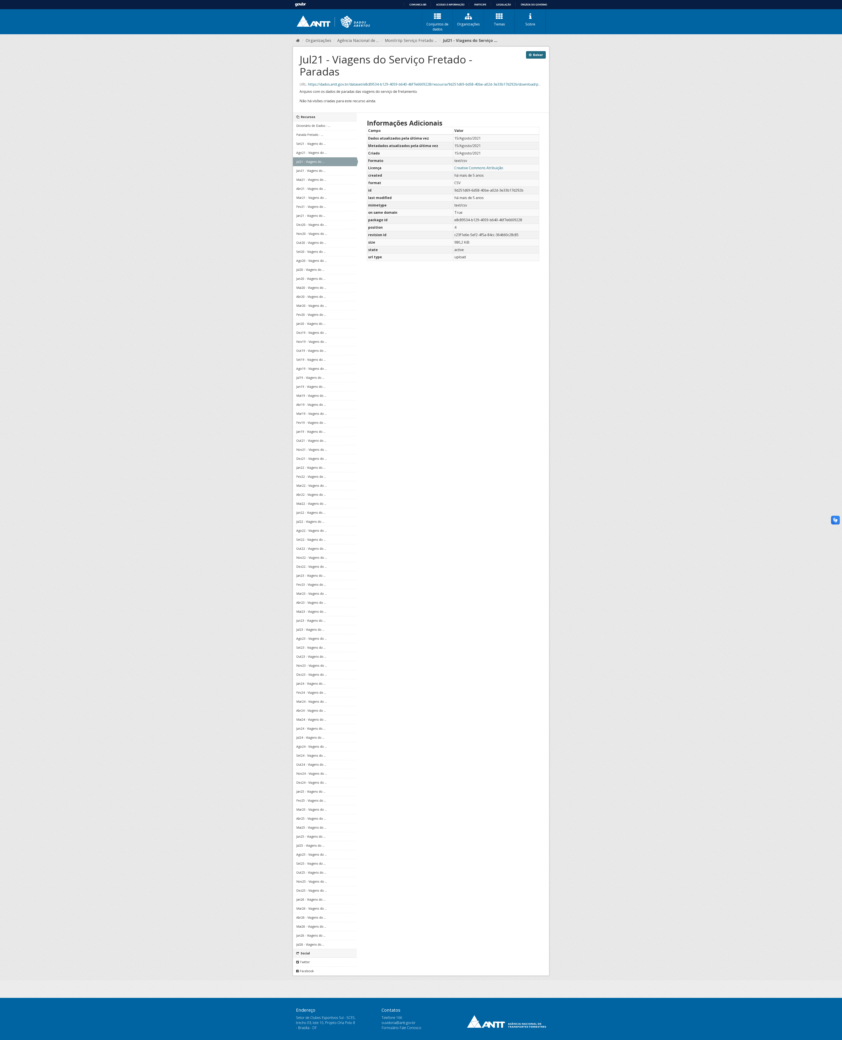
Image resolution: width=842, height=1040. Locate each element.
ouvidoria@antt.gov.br (399, 1022)
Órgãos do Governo (534, 4)
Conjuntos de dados (437, 27)
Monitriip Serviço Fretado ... (411, 40)
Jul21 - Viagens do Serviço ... (470, 40)
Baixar (537, 55)
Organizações (468, 24)
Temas (499, 24)
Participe (480, 4)
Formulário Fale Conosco (401, 1027)
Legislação (503, 4)
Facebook (306, 971)
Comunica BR (417, 4)
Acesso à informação (450, 4)
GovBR (300, 4)
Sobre (530, 24)
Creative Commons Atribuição (478, 167)
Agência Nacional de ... (358, 40)
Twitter (304, 962)
